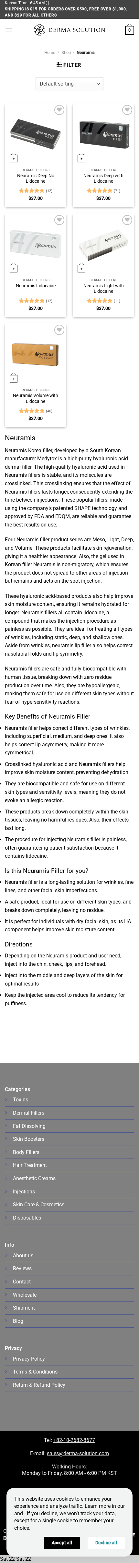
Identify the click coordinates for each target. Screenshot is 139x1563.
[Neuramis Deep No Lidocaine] (35, 134)
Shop (66, 52)
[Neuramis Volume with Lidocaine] (35, 353)
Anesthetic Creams (34, 1178)
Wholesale (25, 1295)
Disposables (27, 1218)
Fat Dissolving (29, 1126)
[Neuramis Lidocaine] (35, 244)
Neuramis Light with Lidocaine (103, 288)
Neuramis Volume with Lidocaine (35, 398)
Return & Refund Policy (39, 1385)
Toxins (20, 1100)
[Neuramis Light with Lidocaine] (103, 244)
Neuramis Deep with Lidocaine (103, 178)
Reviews (22, 1268)
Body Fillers (26, 1152)
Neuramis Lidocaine (36, 285)
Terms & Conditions (35, 1372)
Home (49, 52)
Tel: (48, 1440)
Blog (18, 1321)
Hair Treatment (30, 1165)
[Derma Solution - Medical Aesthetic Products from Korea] (69, 29)
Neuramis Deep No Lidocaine (35, 178)
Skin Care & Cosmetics (38, 1204)
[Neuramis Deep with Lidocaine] (103, 134)
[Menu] (9, 30)
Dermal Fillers (28, 1113)
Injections (24, 1192)
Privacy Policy (29, 1359)
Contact (22, 1282)
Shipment (24, 1308)
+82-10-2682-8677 (74, 1440)
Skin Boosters (28, 1139)
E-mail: (69, 1453)
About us (23, 1255)
